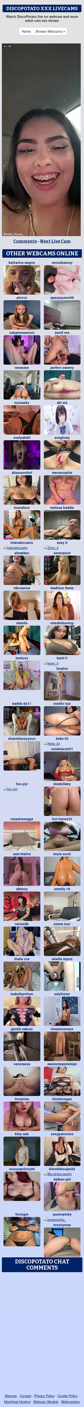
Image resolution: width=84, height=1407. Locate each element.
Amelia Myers (62, 958)
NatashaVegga (21, 818)
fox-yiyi (22, 783)
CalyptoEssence (22, 332)
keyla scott (62, 853)
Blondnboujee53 (62, 1168)
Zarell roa (62, 332)
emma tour (62, 923)
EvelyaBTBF (22, 437)
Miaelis (22, 622)
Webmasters (70, 1401)
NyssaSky (21, 402)
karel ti (62, 657)
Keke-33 (62, 738)
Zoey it (62, 542)
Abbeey (22, 888)
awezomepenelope (62, 1063)
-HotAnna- (22, 1098)
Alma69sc (21, 552)
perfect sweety (62, 367)
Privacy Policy (44, 1395)
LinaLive (62, 668)
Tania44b (22, 923)
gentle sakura (22, 1028)
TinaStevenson (62, 1028)
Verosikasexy (62, 262)
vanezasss (22, 1063)
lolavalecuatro (21, 542)
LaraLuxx (22, 657)
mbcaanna (22, 587)
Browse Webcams (49, 31)
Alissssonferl (22, 472)
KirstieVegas (62, 1098)
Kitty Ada (22, 1133)
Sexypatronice (62, 1133)
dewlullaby (62, 783)
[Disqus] (42, 1333)
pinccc (22, 297)
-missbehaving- (62, 622)
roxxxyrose (62, 1224)
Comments (25, 241)
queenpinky (62, 1214)
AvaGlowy (62, 437)
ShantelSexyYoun (22, 738)
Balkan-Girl (62, 1179)
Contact (25, 1395)
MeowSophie (62, 472)
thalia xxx (22, 958)
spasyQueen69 (62, 297)
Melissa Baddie (62, 507)
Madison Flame (62, 587)
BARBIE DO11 (21, 703)
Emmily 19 (62, 888)
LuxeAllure (22, 507)
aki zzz (62, 402)
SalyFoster (62, 993)
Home (26, 31)
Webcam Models (45, 1401)
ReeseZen (22, 367)
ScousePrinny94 (22, 1168)
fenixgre (21, 1214)
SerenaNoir (62, 552)
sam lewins (22, 853)
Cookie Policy (67, 1395)
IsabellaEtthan (21, 993)
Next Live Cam (55, 241)
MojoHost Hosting (17, 1401)
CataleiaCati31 (62, 748)
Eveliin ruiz (62, 703)
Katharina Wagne (22, 262)
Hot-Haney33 (62, 818)
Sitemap (11, 1395)
